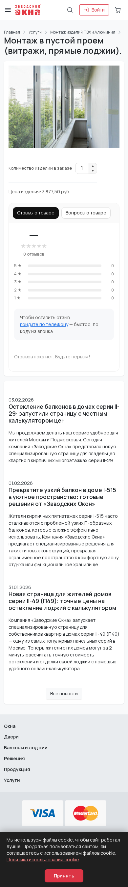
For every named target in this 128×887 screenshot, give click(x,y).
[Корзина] (118, 10)
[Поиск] (70, 10)
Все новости (64, 693)
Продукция (17, 769)
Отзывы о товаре (35, 212)
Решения (14, 758)
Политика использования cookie (43, 859)
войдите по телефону (44, 324)
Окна (9, 726)
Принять (64, 876)
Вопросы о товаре (86, 212)
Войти (98, 10)
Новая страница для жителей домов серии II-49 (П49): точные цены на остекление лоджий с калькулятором (62, 601)
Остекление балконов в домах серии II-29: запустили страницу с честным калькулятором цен (64, 413)
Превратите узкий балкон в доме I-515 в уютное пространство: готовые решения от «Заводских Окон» (62, 496)
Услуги (12, 780)
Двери (11, 737)
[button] (8, 9)
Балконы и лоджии (26, 747)
